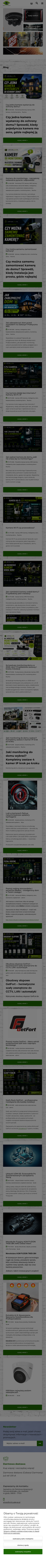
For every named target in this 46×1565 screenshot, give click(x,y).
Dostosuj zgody (23, 1545)
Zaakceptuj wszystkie (23, 1552)
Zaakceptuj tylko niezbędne (23, 1539)
